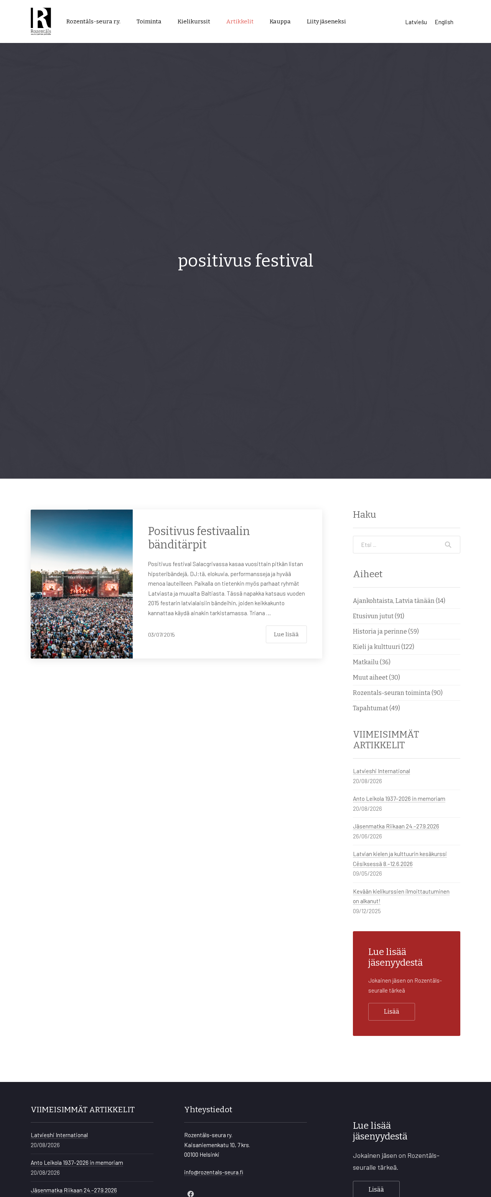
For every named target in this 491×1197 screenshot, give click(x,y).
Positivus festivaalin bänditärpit (199, 538)
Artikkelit (240, 21)
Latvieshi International (381, 770)
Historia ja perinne (380, 631)
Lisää (391, 1011)
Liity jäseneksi (326, 21)
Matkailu (366, 662)
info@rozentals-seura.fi (213, 1172)
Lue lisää (286, 634)
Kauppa (280, 21)
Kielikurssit (194, 21)
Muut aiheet (370, 677)
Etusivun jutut (373, 616)
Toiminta (149, 21)
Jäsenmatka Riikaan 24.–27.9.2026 (396, 826)
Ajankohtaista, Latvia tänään (394, 600)
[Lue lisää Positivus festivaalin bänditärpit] (82, 584)
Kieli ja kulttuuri (376, 646)
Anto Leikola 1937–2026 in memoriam (399, 798)
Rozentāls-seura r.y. (93, 21)
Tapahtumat (370, 708)
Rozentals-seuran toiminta (391, 692)
